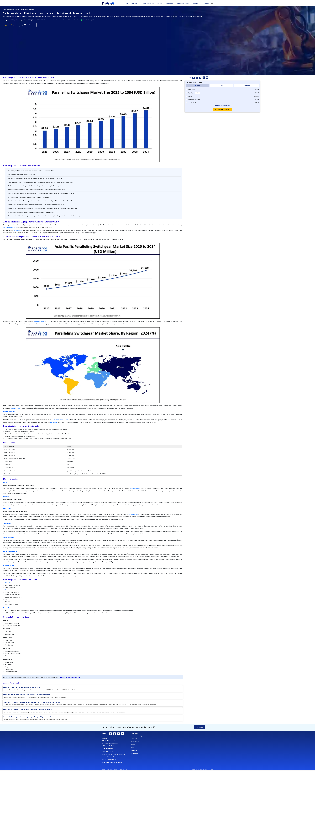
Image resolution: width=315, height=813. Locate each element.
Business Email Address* (144, 399)
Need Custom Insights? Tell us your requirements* (149, 411)
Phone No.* (140, 405)
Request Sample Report (157, 424)
